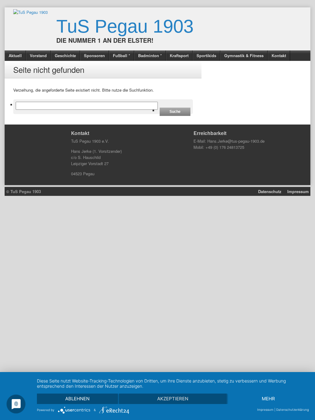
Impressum (298, 191)
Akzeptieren (172, 399)
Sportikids (206, 55)
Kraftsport (179, 55)
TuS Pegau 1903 (124, 26)
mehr (268, 399)
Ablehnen (77, 399)
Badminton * (150, 55)
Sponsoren (94, 55)
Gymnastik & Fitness (244, 55)
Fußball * (121, 55)
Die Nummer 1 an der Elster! (105, 40)
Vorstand (38, 55)
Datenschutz (269, 191)
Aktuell (15, 55)
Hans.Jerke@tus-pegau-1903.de (236, 141)
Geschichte (65, 55)
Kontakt (279, 55)
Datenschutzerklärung (292, 409)
